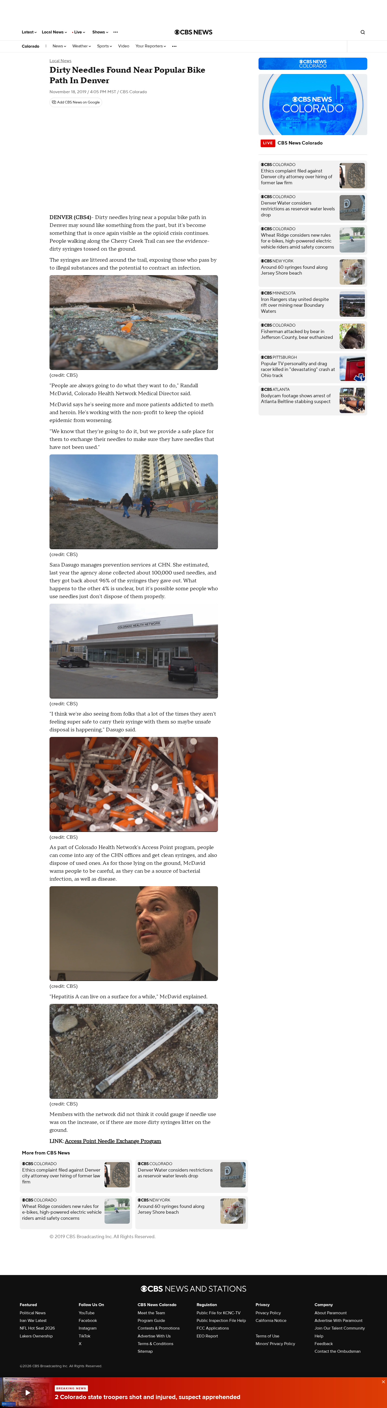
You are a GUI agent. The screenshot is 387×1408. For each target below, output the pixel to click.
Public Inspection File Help (221, 1320)
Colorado (30, 46)
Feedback (324, 1344)
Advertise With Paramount (339, 1320)
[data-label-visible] (382, 1381)
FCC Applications (213, 1328)
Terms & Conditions (155, 1344)
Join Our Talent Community (340, 1328)
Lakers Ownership (36, 1336)
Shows (99, 32)
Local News (53, 32)
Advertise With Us (154, 1336)
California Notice (271, 1320)
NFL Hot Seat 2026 (37, 1328)
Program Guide (151, 1320)
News (58, 46)
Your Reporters (150, 46)
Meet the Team (151, 1313)
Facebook (88, 1320)
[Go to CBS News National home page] (193, 32)
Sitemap (145, 1351)
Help (319, 1336)
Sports (103, 46)
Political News (33, 1313)
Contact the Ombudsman (338, 1351)
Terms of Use (267, 1336)
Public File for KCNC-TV (219, 1313)
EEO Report (207, 1336)
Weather (80, 46)
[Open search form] (362, 32)
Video (123, 46)
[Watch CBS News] (27, 1392)
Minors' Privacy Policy (275, 1344)
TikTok (84, 1336)
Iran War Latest (33, 1320)
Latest (28, 32)
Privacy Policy (268, 1313)
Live (78, 32)
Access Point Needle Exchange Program (113, 1141)
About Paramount (331, 1313)
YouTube (87, 1313)
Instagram (88, 1328)
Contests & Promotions (159, 1328)
